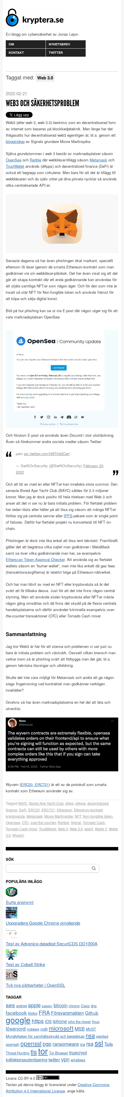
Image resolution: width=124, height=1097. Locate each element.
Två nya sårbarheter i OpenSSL (35, 985)
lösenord (16, 1028)
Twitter (56, 52)
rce (82, 1044)
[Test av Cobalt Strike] (11, 958)
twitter (54, 1059)
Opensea (13, 822)
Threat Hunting (17, 1053)
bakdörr (47, 1006)
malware (33, 1029)
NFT (78, 816)
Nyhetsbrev (59, 44)
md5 (44, 1029)
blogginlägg (15, 141)
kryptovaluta (15, 816)
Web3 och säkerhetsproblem (42, 103)
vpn (65, 1059)
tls (34, 1051)
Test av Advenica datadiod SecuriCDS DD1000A (51, 943)
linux (95, 1021)
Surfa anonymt (19, 902)
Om (11, 44)
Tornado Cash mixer (21, 828)
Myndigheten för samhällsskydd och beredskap (45, 1036)
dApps (81, 803)
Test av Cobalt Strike (25, 964)
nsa (90, 1035)
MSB (80, 1028)
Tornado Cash (94, 822)
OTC (25, 822)
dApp (69, 803)
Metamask (98, 160)
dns (94, 1005)
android (21, 1005)
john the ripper (79, 1021)
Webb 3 (101, 828)
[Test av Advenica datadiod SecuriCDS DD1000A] (11, 937)
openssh (12, 1044)
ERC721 (48, 809)
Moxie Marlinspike (58, 816)
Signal (76, 822)
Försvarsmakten (67, 1013)
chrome (74, 1005)
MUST (91, 1029)
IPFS (68, 515)
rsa (89, 1043)
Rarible (35, 160)
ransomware (65, 1043)
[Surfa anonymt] (11, 896)
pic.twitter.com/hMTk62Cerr (47, 453)
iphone (60, 1021)
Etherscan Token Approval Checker (35, 559)
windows (78, 1059)
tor (43, 1051)
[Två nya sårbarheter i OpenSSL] (11, 979)
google (18, 1019)
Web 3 (63, 828)
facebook (16, 1012)
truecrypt (78, 1052)
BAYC (22, 803)
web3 (88, 828)
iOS (48, 1021)
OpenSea (13, 160)
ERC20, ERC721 (35, 784)
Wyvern (18, 835)
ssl (99, 1042)
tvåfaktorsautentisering (26, 1059)
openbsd (102, 1036)
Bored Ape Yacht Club (46, 803)
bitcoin (60, 1005)
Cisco (85, 1005)
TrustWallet (15, 166)
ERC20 (34, 809)
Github (91, 1013)
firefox (32, 1013)
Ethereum (64, 809)
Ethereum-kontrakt (88, 809)
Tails (108, 1044)
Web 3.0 (76, 828)
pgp (47, 1043)
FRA (44, 1012)
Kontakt (16, 52)
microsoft (61, 1028)
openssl (31, 1043)
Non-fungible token (98, 816)
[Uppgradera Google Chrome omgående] (11, 916)
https (38, 1020)
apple (34, 1005)
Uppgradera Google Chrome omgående (43, 923)
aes (10, 1005)
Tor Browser (58, 1053)
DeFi (23, 809)
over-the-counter (43, 822)
